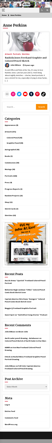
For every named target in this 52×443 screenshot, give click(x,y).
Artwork (8, 54)
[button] (42, 10)
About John (23, 332)
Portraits (17, 54)
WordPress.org (11, 424)
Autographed (10, 149)
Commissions (10, 163)
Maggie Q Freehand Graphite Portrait (20, 308)
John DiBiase (10, 332)
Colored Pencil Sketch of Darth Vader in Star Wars (25, 341)
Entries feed (10, 411)
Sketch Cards (10, 209)
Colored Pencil (13, 138)
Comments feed (11, 418)
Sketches (26, 54)
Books (7, 156)
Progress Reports (12, 189)
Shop (7, 202)
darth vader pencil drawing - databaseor (22, 338)
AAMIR (7, 347)
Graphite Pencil (13, 143)
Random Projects (12, 195)
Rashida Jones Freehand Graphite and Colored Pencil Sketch (26, 59)
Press (7, 182)
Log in (7, 405)
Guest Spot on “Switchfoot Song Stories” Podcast (26, 315)
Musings (8, 169)
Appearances (10, 125)
